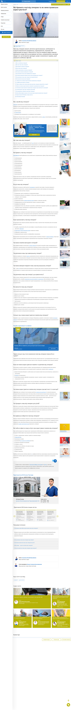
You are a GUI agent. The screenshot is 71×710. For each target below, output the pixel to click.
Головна (14, 4)
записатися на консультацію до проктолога (34, 279)
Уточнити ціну (56, 639)
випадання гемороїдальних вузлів (22, 230)
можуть (28, 256)
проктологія (21, 580)
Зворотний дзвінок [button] (6, 36)
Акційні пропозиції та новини (22, 326)
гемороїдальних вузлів (29, 200)
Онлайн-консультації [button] (61, 1)
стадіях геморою (32, 245)
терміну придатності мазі (23, 424)
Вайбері (36, 464)
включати (51, 369)
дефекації (21, 228)
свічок (43, 117)
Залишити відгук (46, 639)
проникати (32, 187)
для (32, 143)
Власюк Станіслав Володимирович (34, 564)
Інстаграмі (40, 464)
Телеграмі (31, 464)
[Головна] (3, 1)
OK (68, 4)
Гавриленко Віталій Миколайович (29, 40)
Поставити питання (66, 639)
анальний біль (18, 437)
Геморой (15, 104)
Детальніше (64, 4)
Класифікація (16, 155)
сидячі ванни (18, 112)
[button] (29, 1)
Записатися (34, 134)
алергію (16, 375)
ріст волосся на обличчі (25, 440)
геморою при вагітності (41, 392)
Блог (17, 4)
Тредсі (45, 464)
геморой (16, 580)
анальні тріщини (49, 236)
